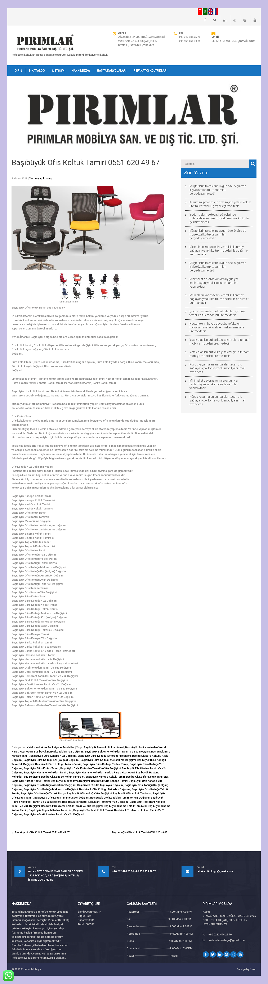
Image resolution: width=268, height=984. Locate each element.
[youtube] (253, 20)
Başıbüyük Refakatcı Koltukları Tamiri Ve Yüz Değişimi (95, 801)
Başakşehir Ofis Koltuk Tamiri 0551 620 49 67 (41, 832)
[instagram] (243, 20)
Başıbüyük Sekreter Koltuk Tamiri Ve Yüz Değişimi (72, 806)
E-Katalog (37, 70)
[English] (210, 11)
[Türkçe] (200, 11)
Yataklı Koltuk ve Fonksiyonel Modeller (50, 747)
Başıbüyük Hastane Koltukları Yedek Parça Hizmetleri (101, 772)
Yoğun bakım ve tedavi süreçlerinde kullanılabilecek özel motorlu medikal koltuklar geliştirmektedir (219, 218)
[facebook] (203, 20)
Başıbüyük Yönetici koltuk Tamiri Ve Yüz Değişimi (53, 814)
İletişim (58, 70)
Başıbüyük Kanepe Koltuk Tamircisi (62, 776)
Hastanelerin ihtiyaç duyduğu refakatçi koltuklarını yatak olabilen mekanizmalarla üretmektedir (216, 327)
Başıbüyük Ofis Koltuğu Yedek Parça (43, 793)
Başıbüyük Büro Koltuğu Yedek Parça (105, 764)
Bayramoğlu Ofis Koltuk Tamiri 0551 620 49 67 (141, 832)
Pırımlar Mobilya (31, 969)
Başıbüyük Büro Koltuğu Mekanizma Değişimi (108, 759)
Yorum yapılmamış (40, 178)
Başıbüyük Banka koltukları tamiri (104, 747)
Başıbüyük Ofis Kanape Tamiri (109, 780)
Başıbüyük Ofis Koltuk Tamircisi (132, 793)
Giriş (18, 70)
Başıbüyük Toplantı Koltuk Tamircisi (50, 810)
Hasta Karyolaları (111, 70)
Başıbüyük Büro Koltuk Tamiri (41, 768)
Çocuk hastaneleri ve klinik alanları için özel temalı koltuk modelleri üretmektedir (217, 313)
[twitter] (213, 20)
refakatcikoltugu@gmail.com (233, 40)
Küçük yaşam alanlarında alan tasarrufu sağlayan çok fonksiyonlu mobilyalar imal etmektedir (217, 368)
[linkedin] (223, 20)
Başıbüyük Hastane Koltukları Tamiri (45, 772)
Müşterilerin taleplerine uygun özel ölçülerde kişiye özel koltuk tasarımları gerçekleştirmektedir (217, 189)
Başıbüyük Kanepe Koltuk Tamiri (105, 776)
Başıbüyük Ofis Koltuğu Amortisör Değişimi (49, 785)
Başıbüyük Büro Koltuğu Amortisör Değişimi (104, 755)
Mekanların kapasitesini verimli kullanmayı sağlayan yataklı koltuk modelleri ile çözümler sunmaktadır (219, 250)
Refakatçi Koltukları (150, 70)
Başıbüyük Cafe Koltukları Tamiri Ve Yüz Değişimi (90, 768)
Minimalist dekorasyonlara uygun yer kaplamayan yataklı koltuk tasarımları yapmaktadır (213, 282)
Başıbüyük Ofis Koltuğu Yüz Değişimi (89, 793)
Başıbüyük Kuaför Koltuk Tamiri (31, 780)
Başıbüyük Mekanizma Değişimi (70, 780)
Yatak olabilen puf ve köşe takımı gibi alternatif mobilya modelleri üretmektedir (219, 341)
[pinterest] (233, 20)
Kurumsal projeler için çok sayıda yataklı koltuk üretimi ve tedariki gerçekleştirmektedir (220, 204)
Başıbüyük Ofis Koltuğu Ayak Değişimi (100, 785)
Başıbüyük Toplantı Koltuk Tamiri (93, 810)
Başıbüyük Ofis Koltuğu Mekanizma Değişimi (50, 789)
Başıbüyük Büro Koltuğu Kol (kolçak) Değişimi (51, 759)
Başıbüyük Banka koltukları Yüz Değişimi (58, 751)
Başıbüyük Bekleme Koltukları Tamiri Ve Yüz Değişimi (117, 751)
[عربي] (205, 11)
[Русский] (215, 11)
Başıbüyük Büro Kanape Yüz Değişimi (53, 755)
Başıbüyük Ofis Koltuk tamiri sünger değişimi (61, 797)
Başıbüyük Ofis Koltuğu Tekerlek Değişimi (104, 789)
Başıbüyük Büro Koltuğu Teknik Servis (58, 764)
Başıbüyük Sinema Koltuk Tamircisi (125, 806)
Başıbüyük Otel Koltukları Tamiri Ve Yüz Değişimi (119, 797)
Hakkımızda (81, 70)
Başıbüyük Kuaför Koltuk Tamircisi (147, 776)
